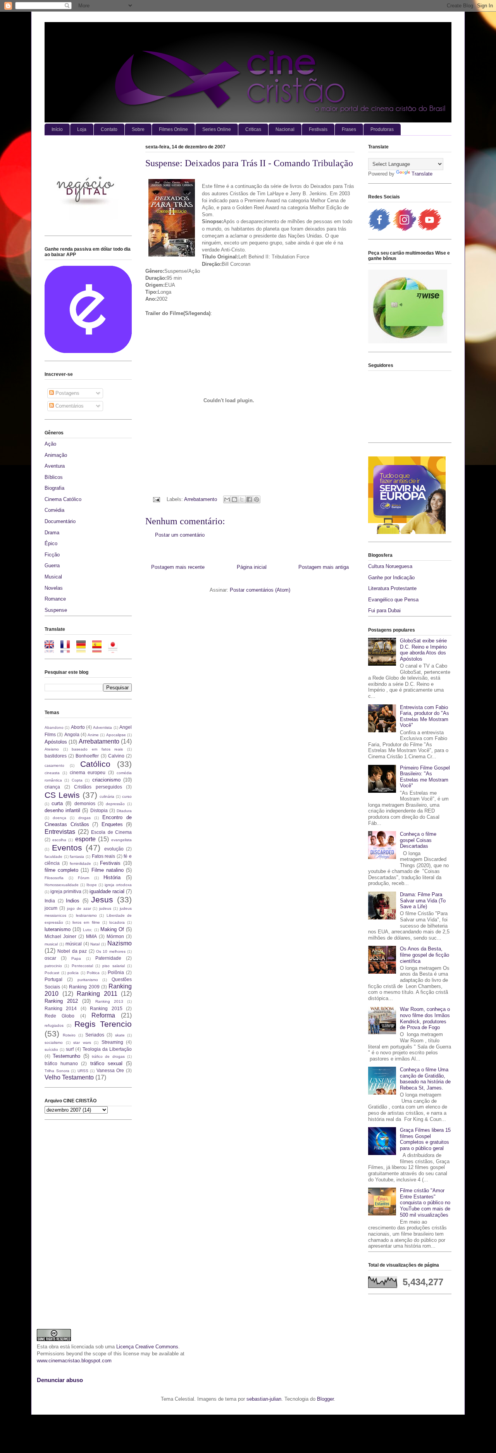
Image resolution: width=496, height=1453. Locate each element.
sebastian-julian (263, 1399)
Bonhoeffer (87, 755)
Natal (95, 944)
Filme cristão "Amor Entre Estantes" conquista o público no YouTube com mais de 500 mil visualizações (425, 1202)
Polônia (116, 972)
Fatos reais (103, 856)
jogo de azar (79, 908)
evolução (114, 848)
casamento (54, 765)
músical (73, 943)
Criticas (253, 129)
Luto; (87, 930)
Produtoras (382, 129)
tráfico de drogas (108, 1056)
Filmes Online (173, 129)
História (112, 877)
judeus (105, 908)
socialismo (54, 1042)
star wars (82, 1042)
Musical (53, 577)
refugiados (54, 1025)
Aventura (55, 466)
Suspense (56, 610)
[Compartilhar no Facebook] (249, 499)
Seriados (94, 1034)
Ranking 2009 (84, 986)
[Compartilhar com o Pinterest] (256, 499)
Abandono (54, 727)
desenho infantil (62, 810)
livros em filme (86, 922)
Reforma (103, 1015)
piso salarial (113, 966)
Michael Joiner (60, 936)
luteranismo (58, 929)
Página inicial (252, 567)
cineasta (52, 773)
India (50, 900)
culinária (107, 796)
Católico (95, 763)
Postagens (66, 393)
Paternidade (108, 958)
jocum (51, 908)
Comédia (54, 510)
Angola (71, 734)
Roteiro (69, 1035)
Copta (77, 780)
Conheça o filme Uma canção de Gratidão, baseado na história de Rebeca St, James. (425, 1079)
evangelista (121, 840)
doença (59, 818)
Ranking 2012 (61, 1001)
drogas (84, 818)
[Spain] (99, 649)
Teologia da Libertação (107, 1049)
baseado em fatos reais (97, 749)
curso (127, 796)
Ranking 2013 (109, 1001)
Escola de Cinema (111, 832)
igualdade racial (107, 891)
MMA (91, 936)
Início (57, 129)
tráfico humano (61, 1063)
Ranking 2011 (97, 993)
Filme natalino (107, 870)
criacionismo (106, 780)
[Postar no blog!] (234, 499)
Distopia (99, 810)
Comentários (69, 406)
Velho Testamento (69, 1077)
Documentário (60, 521)
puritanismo (88, 980)
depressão (115, 804)
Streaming (112, 1042)
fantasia (77, 856)
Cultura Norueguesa (390, 566)
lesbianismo (86, 915)
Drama (52, 532)
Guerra (52, 565)
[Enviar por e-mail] (227, 499)
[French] (67, 649)
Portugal (53, 979)
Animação (56, 455)
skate (120, 1035)
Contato (109, 129)
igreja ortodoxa (118, 885)
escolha (59, 840)
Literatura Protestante (392, 588)
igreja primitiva (65, 891)
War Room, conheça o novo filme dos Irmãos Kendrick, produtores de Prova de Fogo (425, 1018)
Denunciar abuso (60, 1380)
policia (73, 973)
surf (70, 1049)
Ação (50, 444)
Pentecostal (82, 966)
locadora (117, 922)
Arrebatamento (200, 499)
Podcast (52, 973)
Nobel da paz (72, 951)
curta (57, 803)
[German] (83, 649)
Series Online (216, 129)
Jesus (102, 899)
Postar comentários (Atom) (260, 590)
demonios (84, 803)
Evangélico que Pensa (393, 600)
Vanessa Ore (110, 1070)
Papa (76, 958)
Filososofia (54, 878)
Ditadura (124, 811)
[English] (52, 649)
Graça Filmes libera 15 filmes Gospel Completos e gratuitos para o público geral (425, 1139)
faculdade (53, 856)
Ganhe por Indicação (391, 577)
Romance (55, 599)
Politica (93, 973)
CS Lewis (62, 794)
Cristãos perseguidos (98, 786)
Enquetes (112, 824)
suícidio (51, 1049)
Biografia (54, 488)
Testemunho (66, 1056)
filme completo (61, 870)
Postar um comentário (180, 535)
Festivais (318, 129)
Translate (422, 174)
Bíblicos (54, 477)
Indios (72, 901)
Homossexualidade (62, 885)
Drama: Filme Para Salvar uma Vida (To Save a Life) (423, 900)
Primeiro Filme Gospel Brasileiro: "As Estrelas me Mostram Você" (425, 777)
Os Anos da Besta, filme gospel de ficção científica (424, 955)
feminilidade (80, 863)
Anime (93, 735)
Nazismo (119, 943)
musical (51, 944)
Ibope (91, 885)
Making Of (112, 929)
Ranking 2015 (106, 1008)
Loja (81, 129)
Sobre (138, 129)
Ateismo (52, 749)
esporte (85, 839)
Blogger (325, 1399)
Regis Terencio (103, 1023)
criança (52, 786)
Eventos (67, 847)
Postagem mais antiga (323, 567)
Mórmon (115, 936)
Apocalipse (116, 735)
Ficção (52, 555)
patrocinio (53, 966)
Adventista (102, 727)
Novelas (54, 588)
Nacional (285, 129)
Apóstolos (56, 742)
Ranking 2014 (61, 1008)
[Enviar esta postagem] (156, 499)
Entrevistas (60, 831)
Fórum (83, 878)
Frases (349, 129)
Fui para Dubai (384, 610)
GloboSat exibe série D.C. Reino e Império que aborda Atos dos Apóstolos (423, 650)
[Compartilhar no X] (242, 499)
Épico (51, 543)
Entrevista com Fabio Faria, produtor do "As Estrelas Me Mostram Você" (424, 716)
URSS (83, 1071)
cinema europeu (88, 772)
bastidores (56, 755)
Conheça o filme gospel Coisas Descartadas (418, 840)
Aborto (78, 727)
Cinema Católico (63, 499)
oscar (50, 958)
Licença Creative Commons (147, 1347)
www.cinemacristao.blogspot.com (74, 1360)
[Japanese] (115, 649)
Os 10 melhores (111, 951)
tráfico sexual (106, 1063)
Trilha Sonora (57, 1071)
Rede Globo (59, 1015)
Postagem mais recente (178, 567)
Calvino (116, 755)
